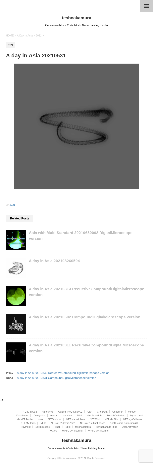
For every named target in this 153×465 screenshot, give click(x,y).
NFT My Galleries (132, 419)
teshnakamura (76, 17)
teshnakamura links (106, 427)
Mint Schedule (94, 415)
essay (53, 415)
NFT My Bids (111, 419)
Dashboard (22, 415)
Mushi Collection (116, 415)
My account (136, 415)
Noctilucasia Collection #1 (124, 423)
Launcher (67, 415)
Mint (79, 415)
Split (68, 427)
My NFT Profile (25, 419)
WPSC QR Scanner (72, 430)
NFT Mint (95, 419)
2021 (12, 204)
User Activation (130, 427)
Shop (58, 427)
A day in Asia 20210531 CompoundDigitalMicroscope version (56, 377)
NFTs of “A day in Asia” (63, 423)
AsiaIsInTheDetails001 (70, 411)
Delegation (39, 415)
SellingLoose (42, 427)
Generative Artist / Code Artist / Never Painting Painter (76, 448)
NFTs (43, 423)
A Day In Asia (30, 411)
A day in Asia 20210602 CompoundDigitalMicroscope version (84, 317)
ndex (40, 419)
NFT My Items (28, 423)
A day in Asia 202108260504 (54, 261)
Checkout (102, 411)
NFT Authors (54, 419)
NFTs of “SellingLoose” (92, 423)
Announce (47, 411)
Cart (89, 411)
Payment (25, 427)
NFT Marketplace (75, 419)
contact (132, 411)
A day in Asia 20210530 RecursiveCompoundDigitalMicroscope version (63, 373)
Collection (117, 411)
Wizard (53, 430)
